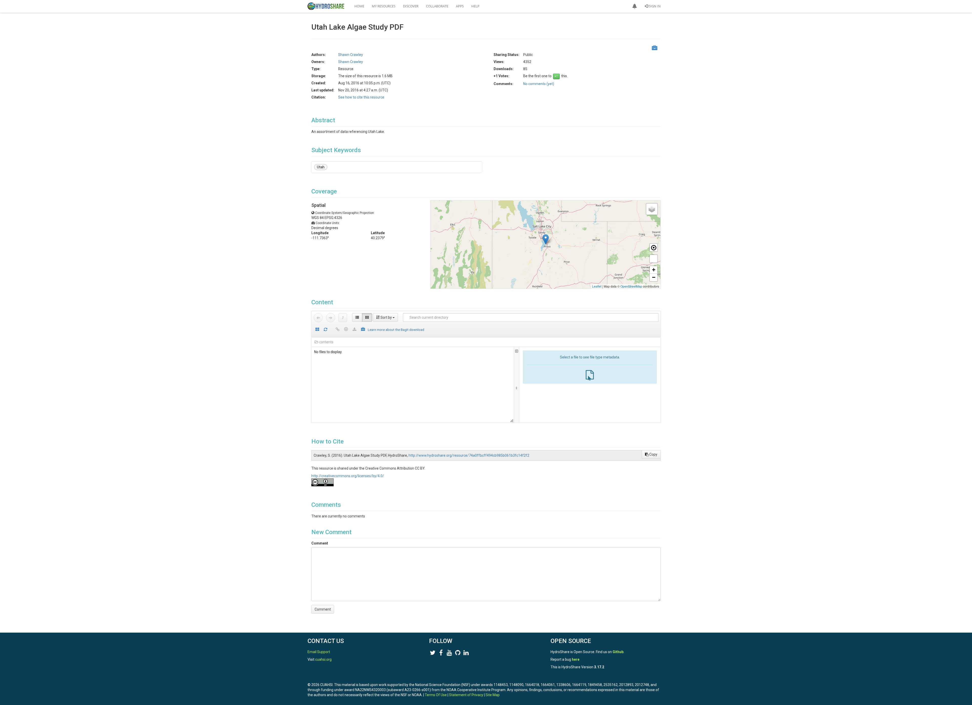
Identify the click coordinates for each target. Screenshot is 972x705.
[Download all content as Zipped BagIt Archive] (363, 329)
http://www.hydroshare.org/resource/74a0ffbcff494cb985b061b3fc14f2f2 (469, 455)
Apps (460, 6)
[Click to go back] (318, 317)
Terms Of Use (436, 695)
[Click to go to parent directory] (342, 317)
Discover (410, 6)
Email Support (319, 652)
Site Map (492, 695)
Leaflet (596, 286)
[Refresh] (325, 329)
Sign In (654, 6)
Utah (321, 167)
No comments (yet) (538, 84)
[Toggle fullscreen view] (653, 259)
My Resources (383, 6)
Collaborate (437, 6)
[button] (634, 6)
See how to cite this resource (361, 97)
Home (359, 6)
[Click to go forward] (330, 317)
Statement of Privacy (466, 695)
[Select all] (317, 329)
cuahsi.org (323, 659)
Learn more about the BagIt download (396, 330)
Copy (653, 454)
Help (475, 6)
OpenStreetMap (631, 286)
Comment (319, 543)
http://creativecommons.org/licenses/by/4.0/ (347, 476)
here (575, 659)
